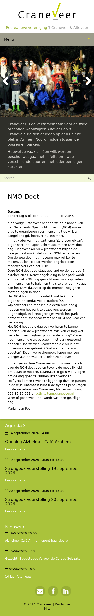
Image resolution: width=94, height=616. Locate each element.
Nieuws (13, 526)
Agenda (13, 425)
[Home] (47, 11)
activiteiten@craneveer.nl (54, 393)
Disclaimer (62, 604)
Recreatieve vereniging (47, 28)
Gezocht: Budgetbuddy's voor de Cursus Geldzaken (43, 558)
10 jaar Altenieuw (18, 576)
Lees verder (14, 449)
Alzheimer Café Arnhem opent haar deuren (37, 540)
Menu (9, 39)
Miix (47, 608)
